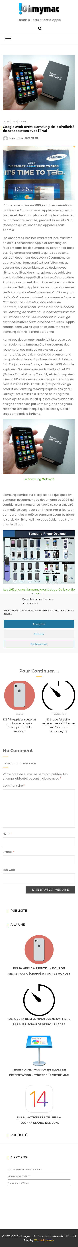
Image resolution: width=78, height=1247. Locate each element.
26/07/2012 (31, 138)
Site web (9, 870)
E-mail (8, 852)
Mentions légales (19, 1176)
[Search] (40, 28)
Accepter (39, 624)
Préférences (39, 644)
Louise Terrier (16, 138)
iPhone (22, 121)
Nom (7, 834)
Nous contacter (18, 1182)
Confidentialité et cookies (25, 1169)
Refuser (39, 634)
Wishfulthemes (44, 1240)
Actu (6, 121)
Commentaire (14, 786)
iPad (14, 121)
